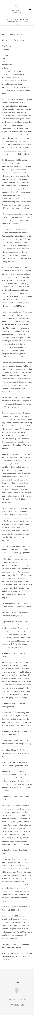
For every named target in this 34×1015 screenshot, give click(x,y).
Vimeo (17, 982)
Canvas (16, 1004)
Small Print (23, 1002)
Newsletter (13, 999)
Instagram (17, 977)
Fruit (22, 1004)
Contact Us (22, 999)
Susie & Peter (12, 20)
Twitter (17, 980)
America (11, 22)
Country (24, 20)
